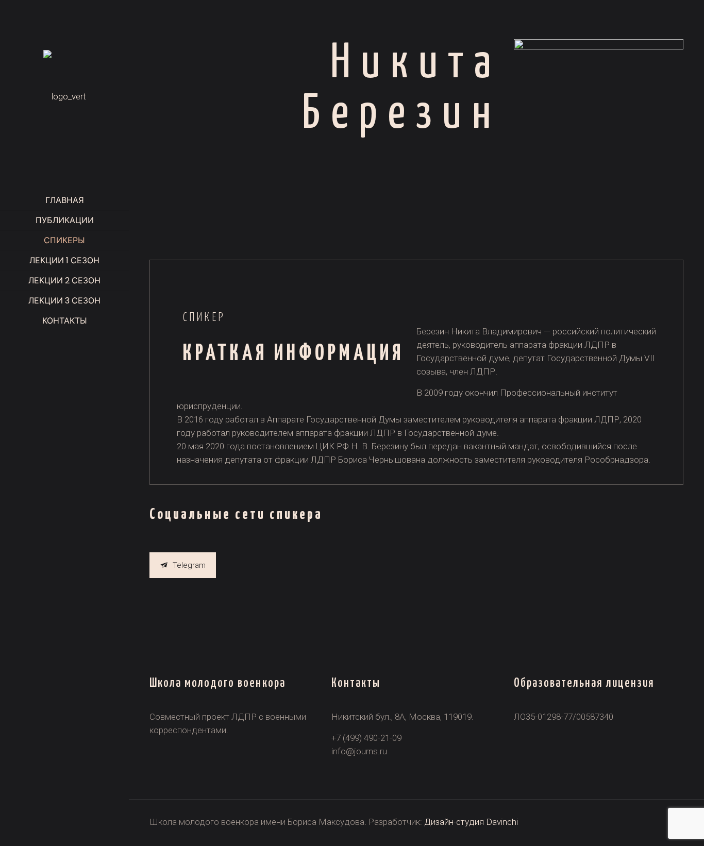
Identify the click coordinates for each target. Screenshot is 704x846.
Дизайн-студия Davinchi (471, 822)
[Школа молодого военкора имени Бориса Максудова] (64, 95)
